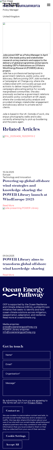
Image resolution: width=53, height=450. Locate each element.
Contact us (13, 410)
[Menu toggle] (49, 5)
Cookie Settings (16, 436)
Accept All (12, 444)
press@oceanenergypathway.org (20, 327)
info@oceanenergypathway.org (19, 332)
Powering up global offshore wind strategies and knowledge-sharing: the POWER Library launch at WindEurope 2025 (26, 190)
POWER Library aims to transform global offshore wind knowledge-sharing (24, 264)
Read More (8, 206)
